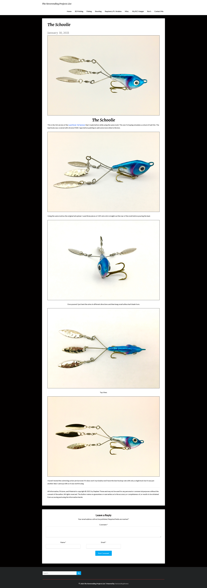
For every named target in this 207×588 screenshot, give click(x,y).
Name (63, 542)
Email (103, 542)
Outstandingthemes (122, 584)
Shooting (98, 11)
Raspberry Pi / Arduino (113, 11)
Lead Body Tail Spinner (76, 125)
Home (69, 11)
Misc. (127, 11)
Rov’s (149, 11)
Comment (103, 525)
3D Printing (79, 11)
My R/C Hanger (138, 11)
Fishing (89, 11)
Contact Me (158, 11)
